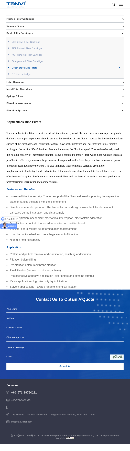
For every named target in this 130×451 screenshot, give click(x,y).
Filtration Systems (16, 110)
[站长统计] (70, 438)
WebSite (60, 438)
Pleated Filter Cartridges (20, 18)
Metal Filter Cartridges (19, 89)
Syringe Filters (14, 96)
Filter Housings (15, 82)
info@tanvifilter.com (21, 421)
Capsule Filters (15, 26)
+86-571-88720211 (24, 392)
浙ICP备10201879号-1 (23, 435)
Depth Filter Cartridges (19, 33)
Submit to (65, 366)
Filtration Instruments (18, 103)
